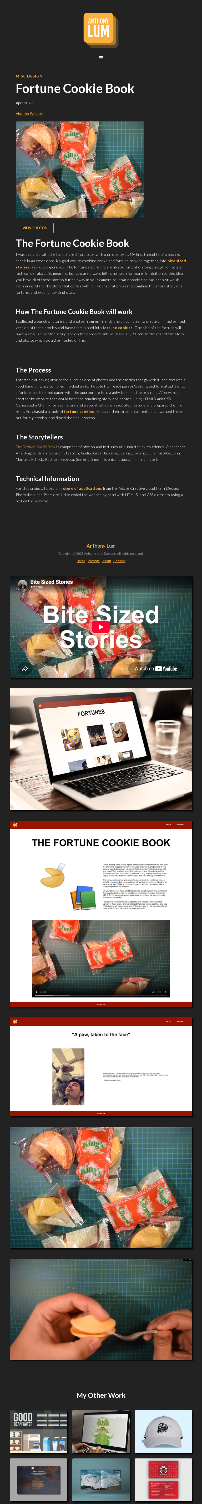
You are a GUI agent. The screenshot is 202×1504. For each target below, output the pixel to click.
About (106, 561)
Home (81, 561)
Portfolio (94, 561)
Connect (119, 561)
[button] (101, 58)
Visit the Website (29, 113)
